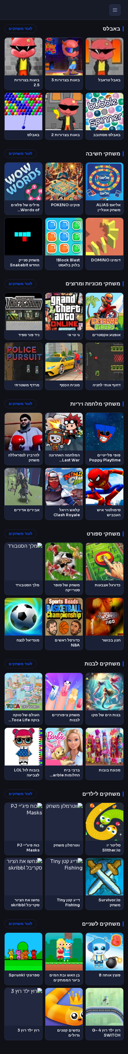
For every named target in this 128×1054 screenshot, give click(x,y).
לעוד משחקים (20, 28)
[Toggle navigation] (115, 10)
